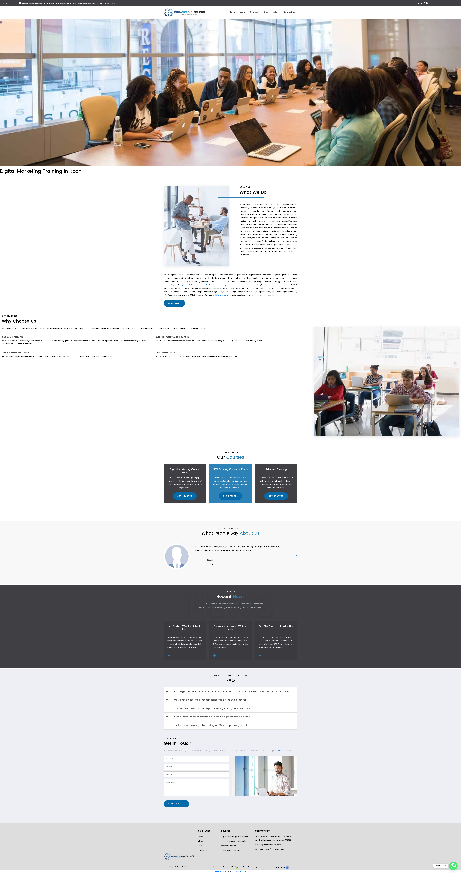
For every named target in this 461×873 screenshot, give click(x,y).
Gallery (275, 12)
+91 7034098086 (10, 3)
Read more (174, 303)
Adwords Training (228, 845)
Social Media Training (230, 850)
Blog (266, 12)
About (242, 12)
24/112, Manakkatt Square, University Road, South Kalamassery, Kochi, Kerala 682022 (82, 3)
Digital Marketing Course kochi (234, 836)
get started (184, 496)
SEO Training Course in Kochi (233, 841)
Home (232, 12)
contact (279, 750)
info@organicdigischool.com (33, 3)
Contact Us (289, 12)
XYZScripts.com (241, 871)
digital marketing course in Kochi (194, 285)
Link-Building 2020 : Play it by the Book (185, 627)
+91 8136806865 (278, 849)
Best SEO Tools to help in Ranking (276, 626)
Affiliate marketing (220, 295)
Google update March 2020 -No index (230, 627)
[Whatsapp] (453, 866)
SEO (272, 291)
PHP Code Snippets (221, 871)
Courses (254, 12)
